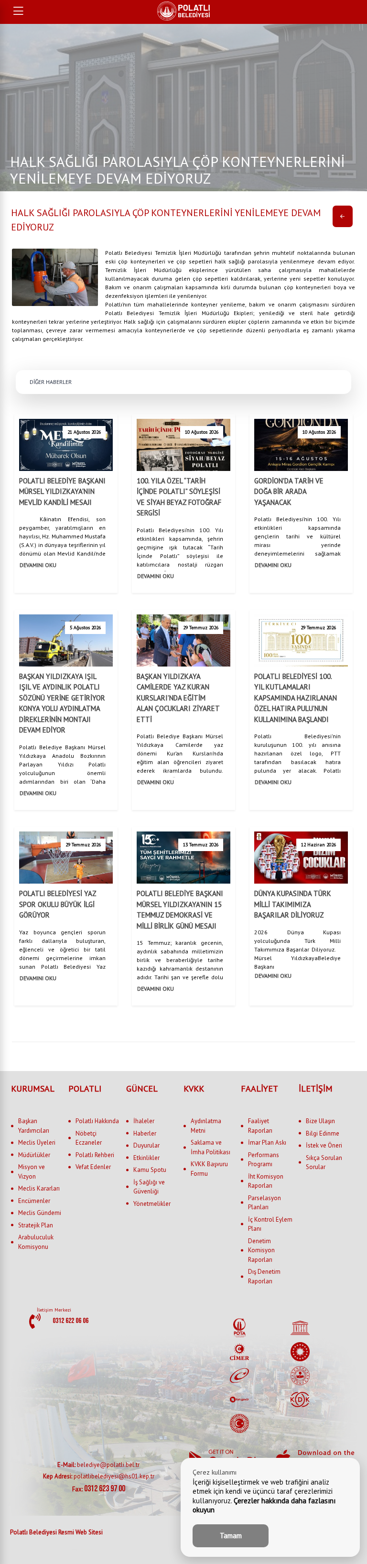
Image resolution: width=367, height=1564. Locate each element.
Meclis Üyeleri (36, 1142)
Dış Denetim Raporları (264, 1276)
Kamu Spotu (149, 1170)
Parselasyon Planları (264, 1203)
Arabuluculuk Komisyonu (36, 1242)
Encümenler (34, 1201)
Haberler (144, 1133)
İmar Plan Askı (267, 1142)
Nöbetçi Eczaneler (89, 1138)
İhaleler (143, 1121)
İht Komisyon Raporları (265, 1181)
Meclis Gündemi (39, 1213)
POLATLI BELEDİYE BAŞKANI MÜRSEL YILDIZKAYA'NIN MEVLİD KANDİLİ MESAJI (62, 491)
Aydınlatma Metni (206, 1126)
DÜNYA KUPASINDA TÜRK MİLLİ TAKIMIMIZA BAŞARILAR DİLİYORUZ (292, 904)
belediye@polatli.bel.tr (98, 1465)
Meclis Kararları (39, 1188)
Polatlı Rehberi (95, 1155)
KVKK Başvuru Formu (209, 1169)
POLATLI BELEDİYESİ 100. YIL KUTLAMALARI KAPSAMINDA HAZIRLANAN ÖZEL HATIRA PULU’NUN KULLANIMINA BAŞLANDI (295, 698)
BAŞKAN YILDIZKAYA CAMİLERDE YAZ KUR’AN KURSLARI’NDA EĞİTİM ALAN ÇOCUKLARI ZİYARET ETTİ (178, 698)
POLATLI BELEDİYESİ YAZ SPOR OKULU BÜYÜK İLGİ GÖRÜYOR (57, 904)
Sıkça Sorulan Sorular (324, 1162)
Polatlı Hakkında (97, 1121)
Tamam (231, 1535)
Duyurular (146, 1145)
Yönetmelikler (152, 1204)
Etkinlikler (146, 1158)
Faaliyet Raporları (260, 1126)
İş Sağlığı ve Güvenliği (149, 1187)
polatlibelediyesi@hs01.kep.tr (98, 1476)
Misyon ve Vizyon (31, 1172)
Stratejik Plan (35, 1225)
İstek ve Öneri (324, 1145)
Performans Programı (263, 1160)
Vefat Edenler (93, 1167)
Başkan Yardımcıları (33, 1126)
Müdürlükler (34, 1155)
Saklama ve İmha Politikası (210, 1147)
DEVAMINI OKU (38, 565)
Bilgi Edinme (322, 1133)
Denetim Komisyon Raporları (261, 1250)
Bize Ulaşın (320, 1121)
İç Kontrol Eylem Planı (270, 1224)
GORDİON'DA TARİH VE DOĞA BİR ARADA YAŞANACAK (289, 491)
